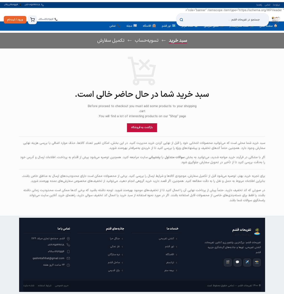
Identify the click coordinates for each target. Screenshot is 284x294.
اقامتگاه (170, 254)
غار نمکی (115, 246)
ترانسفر (170, 262)
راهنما (259, 5)
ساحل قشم (114, 262)
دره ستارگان (114, 254)
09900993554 (56, 252)
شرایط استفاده (44, 285)
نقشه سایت (28, 285)
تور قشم (169, 246)
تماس (267, 5)
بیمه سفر (169, 270)
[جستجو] (181, 19)
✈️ (247, 262)
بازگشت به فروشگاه (142, 127)
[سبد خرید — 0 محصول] (32, 19)
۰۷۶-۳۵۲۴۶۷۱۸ (32, 5)
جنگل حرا (115, 238)
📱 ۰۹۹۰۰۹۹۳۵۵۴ (13, 5)
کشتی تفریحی (166, 238)
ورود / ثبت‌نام (15, 20)
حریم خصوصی (62, 285)
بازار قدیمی (114, 270)
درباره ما (276, 5)
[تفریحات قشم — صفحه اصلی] (275, 19)
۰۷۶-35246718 (56, 245)
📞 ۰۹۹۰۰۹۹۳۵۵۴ (48, 19)
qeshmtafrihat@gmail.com (48, 258)
